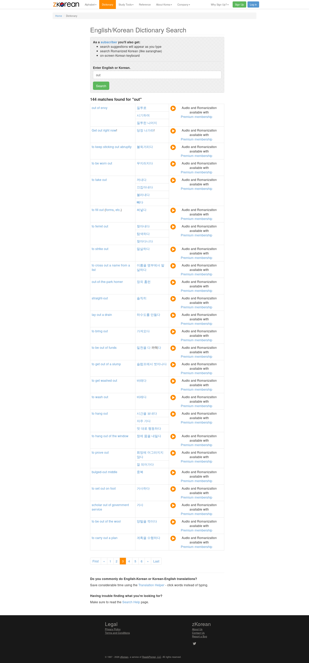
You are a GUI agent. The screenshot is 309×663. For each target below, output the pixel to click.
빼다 (140, 202)
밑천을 (141, 347)
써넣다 (141, 209)
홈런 (147, 281)
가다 (147, 421)
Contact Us (198, 633)
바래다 (141, 380)
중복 (140, 472)
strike (99, 248)
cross (99, 265)
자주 (140, 421)
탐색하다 (143, 233)
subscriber (109, 42)
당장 (140, 130)
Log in (253, 4)
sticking (108, 146)
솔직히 (141, 298)
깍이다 (152, 521)
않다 (140, 457)
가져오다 (143, 331)
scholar (97, 504)
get (97, 364)
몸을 (147, 436)
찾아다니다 (145, 241)
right (106, 130)
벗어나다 (160, 364)
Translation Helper (151, 585)
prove (99, 452)
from (124, 265)
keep (98, 146)
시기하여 (143, 115)
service (97, 509)
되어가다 (147, 464)
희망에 (141, 452)
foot (113, 488)
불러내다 (143, 194)
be (97, 163)
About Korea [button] (163, 4)
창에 (140, 436)
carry (98, 537)
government (120, 504)
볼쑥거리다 (145, 146)
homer (118, 281)
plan (114, 537)
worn (103, 163)
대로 (144, 428)
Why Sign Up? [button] (219, 4)
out (94, 107)
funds (113, 347)
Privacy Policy (113, 629)
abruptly (126, 146)
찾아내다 (143, 226)
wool (117, 521)
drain (108, 314)
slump (116, 364)
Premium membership (196, 116)
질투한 (141, 122)
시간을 (141, 413)
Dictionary (107, 4)
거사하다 (143, 488)
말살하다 (143, 248)
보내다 (152, 413)
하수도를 (143, 314)
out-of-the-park (102, 281)
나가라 (149, 130)
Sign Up (239, 4)
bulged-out (99, 472)
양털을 (141, 521)
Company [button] (182, 4)
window (123, 436)
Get (94, 130)
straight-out (100, 298)
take (98, 179)
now (113, 130)
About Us (197, 629)
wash (99, 397)
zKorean (124, 657)
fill (96, 209)
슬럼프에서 (145, 364)
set (97, 488)
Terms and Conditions (117, 633)
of (98, 107)
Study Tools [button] (125, 4)
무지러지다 (145, 163)
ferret (99, 226)
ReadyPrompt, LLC (151, 657)
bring (98, 331)
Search (101, 85)
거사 (140, 504)
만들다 (155, 314)
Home (58, 16)
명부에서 (153, 265)
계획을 (141, 537)
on (107, 488)
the (114, 436)
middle (112, 472)
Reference (145, 4)
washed (106, 380)
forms (110, 209)
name (116, 265)
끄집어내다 (145, 187)
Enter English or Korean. (112, 67)
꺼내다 (141, 179)
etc (118, 209)
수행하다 (153, 537)
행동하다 (154, 428)
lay (94, 314)
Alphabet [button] (90, 4)
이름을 (141, 265)
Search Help (131, 602)
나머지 (152, 122)
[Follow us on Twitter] (194, 644)
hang (98, 413)
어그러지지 (155, 452)
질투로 (141, 107)
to (93, 146)
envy (104, 107)
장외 (140, 281)
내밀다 (156, 436)
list (94, 269)
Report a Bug (199, 636)
